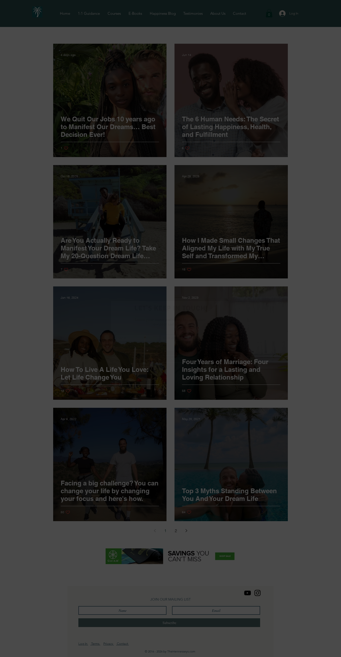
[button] (242, 284)
